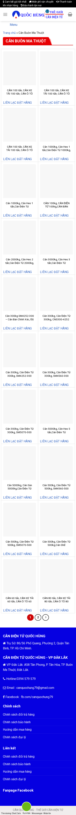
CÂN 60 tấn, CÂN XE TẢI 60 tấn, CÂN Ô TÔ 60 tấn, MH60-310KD (20, 601)
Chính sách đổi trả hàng (18, 714)
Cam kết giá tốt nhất (15, 1)
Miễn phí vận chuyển (42, 1)
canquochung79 (42, 697)
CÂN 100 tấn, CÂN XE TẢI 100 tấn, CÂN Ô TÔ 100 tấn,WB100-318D (19, 150)
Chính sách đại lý (14, 737)
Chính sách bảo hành (17, 722)
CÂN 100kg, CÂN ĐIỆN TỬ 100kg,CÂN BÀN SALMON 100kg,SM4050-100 (56, 208)
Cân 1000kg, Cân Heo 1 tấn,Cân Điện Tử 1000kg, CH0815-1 (56, 150)
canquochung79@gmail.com (35, 688)
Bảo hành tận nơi (32, 5)
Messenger (37, 813)
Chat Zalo (16, 813)
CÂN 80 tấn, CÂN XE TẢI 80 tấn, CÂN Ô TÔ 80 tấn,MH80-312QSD (56, 601)
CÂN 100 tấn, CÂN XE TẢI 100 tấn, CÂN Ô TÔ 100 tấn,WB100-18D (56, 94)
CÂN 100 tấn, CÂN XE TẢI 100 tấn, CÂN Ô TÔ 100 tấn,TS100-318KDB (19, 94)
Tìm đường (6, 813)
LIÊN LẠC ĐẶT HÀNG (17, 102)
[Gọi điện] (26, 807)
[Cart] (70, 14)
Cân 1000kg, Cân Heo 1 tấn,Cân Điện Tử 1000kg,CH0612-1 (19, 207)
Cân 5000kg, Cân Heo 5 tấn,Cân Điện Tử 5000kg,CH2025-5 (56, 432)
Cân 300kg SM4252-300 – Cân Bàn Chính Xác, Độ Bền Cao (19, 319)
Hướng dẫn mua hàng (17, 729)
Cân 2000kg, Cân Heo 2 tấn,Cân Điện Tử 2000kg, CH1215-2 (19, 263)
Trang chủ (9, 33)
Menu (13, 25)
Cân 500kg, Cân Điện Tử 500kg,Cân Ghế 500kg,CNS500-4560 (56, 545)
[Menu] (5, 14)
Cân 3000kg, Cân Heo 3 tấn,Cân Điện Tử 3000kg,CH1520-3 (56, 263)
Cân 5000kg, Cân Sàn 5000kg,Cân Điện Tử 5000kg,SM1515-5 (19, 489)
